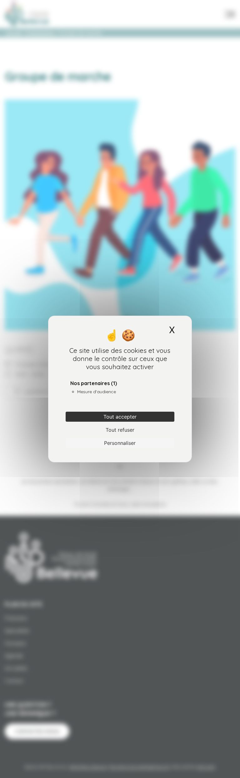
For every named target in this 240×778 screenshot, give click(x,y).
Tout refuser (120, 430)
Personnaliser (120, 443)
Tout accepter (120, 417)
